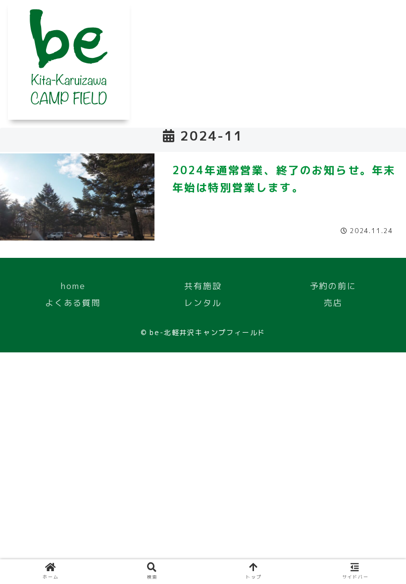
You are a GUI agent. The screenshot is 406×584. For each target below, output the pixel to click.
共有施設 (202, 286)
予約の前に (333, 286)
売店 (333, 302)
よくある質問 (73, 302)
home (72, 286)
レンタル (202, 302)
